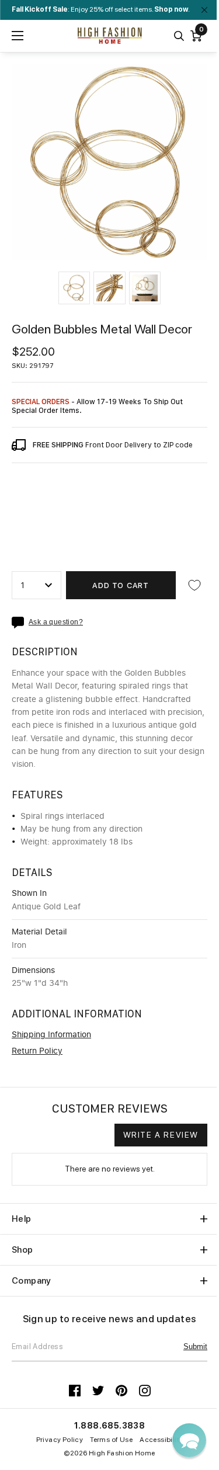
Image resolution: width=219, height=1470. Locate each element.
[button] (74, 288)
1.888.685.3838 (109, 1425)
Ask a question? (56, 622)
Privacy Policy (60, 1440)
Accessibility (161, 1440)
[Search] (179, 36)
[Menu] (17, 35)
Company (31, 1281)
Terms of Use (111, 1440)
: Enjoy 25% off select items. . (101, 9)
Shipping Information (51, 1034)
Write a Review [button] (161, 1134)
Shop (22, 1250)
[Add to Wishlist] (194, 585)
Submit (195, 1346)
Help (22, 1219)
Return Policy (37, 1051)
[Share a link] (20, 622)
